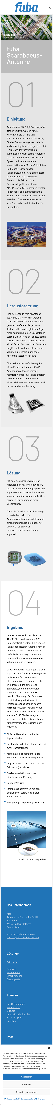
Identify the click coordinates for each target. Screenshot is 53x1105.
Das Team (11, 1021)
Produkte (11, 969)
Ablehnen (26, 1084)
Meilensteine (13, 1007)
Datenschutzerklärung (29, 1099)
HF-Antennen (13, 972)
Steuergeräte (13, 979)
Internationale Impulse (18, 1014)
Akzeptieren (26, 1077)
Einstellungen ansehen (26, 1092)
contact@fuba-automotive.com (23, 937)
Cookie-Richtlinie (13, 1099)
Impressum (42, 1099)
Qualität (11, 1010)
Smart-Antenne (14, 975)
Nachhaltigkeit (14, 1017)
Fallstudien (12, 962)
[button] (48, 1048)
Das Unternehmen (16, 1004)
